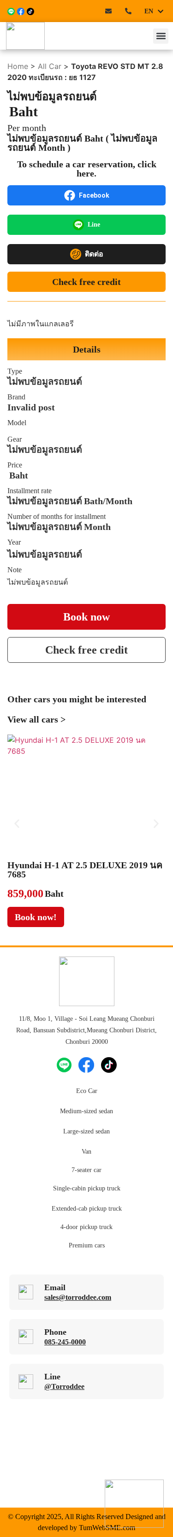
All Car (49, 66)
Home (17, 66)
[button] (160, 36)
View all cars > (36, 719)
